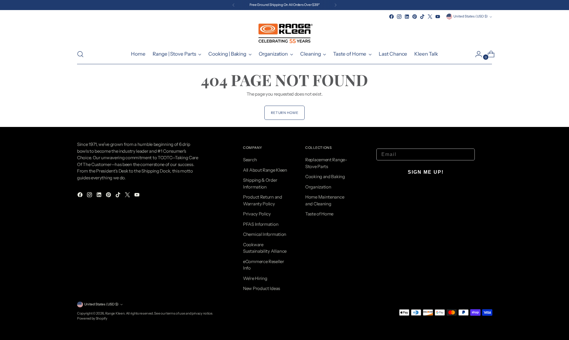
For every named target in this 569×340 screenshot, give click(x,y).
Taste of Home (319, 214)
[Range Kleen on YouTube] (437, 16)
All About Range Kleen (265, 170)
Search (250, 159)
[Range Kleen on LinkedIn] (407, 16)
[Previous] (233, 5)
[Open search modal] (80, 54)
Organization (318, 187)
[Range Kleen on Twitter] (430, 16)
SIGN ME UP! (426, 172)
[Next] (335, 5)
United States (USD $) (470, 16)
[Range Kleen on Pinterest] (414, 16)
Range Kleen (115, 313)
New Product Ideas (261, 288)
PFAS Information (260, 224)
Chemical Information (264, 234)
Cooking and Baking (325, 176)
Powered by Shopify (92, 318)
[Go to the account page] (476, 54)
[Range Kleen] (284, 32)
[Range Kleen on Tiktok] (422, 16)
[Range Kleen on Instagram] (399, 16)
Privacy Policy (257, 214)
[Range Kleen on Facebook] (391, 16)
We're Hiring (255, 278)
